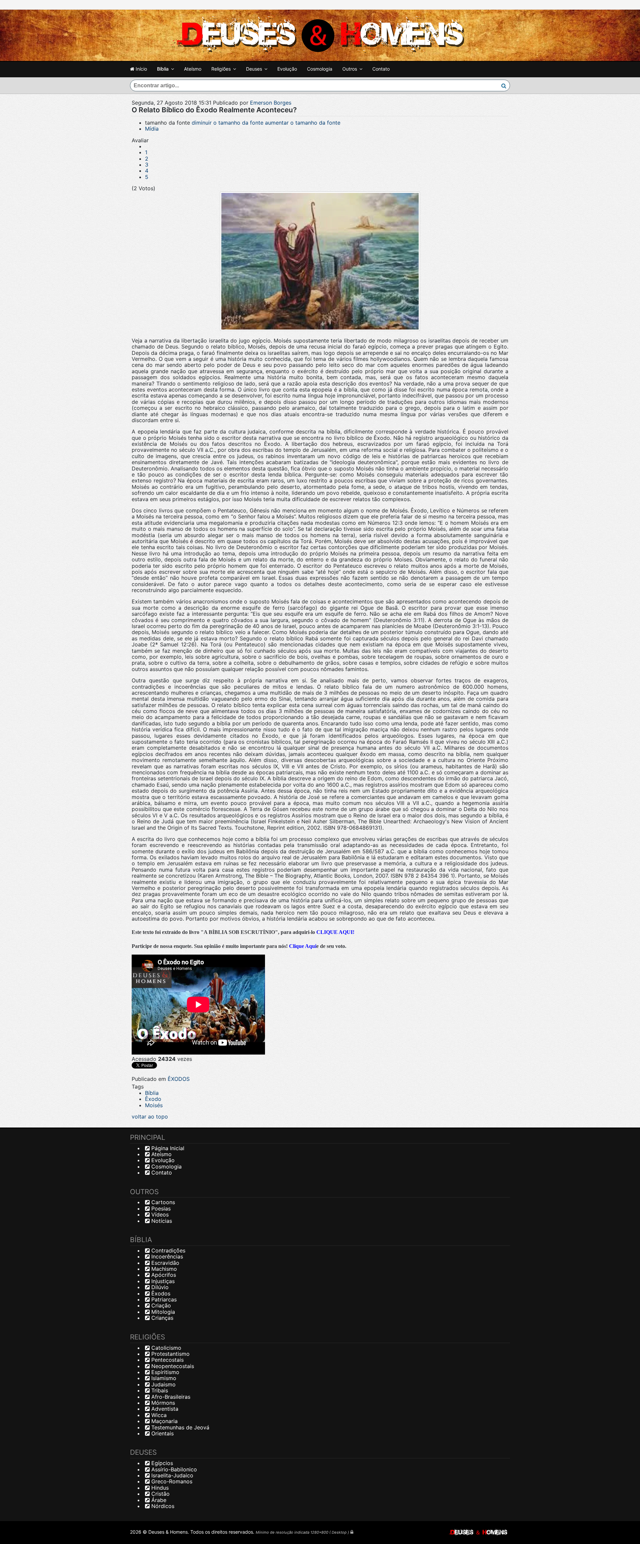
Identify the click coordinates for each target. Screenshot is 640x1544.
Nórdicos (162, 1506)
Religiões (221, 69)
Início (140, 69)
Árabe (158, 1500)
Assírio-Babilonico (173, 1469)
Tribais (159, 1390)
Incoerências (166, 1256)
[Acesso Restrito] (351, 1532)
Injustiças (162, 1281)
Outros (349, 69)
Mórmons (162, 1402)
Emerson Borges (270, 102)
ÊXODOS (179, 1079)
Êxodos (160, 1293)
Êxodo (153, 1099)
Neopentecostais (172, 1366)
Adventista (164, 1408)
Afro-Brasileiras (170, 1396)
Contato (381, 69)
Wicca (158, 1415)
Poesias (160, 1208)
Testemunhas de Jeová (179, 1427)
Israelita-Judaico (171, 1475)
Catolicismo (165, 1347)
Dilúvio (159, 1287)
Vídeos (159, 1214)
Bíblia (163, 69)
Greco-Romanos (171, 1481)
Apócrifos (163, 1274)
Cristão (160, 1493)
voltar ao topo (150, 1116)
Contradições (167, 1250)
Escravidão (164, 1262)
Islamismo (163, 1378)
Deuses (254, 69)
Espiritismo (164, 1372)
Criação (160, 1305)
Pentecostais (167, 1359)
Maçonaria (164, 1421)
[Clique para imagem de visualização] (320, 261)
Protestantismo (170, 1353)
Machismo (163, 1268)
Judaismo (163, 1384)
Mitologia (162, 1311)
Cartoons (162, 1202)
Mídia (152, 128)
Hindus (159, 1487)
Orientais (162, 1433)
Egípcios (161, 1463)
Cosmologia (319, 69)
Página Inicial (167, 1148)
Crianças (161, 1317)
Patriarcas (163, 1299)
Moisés (154, 1105)
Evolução (287, 69)
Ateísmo (192, 69)
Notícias (161, 1220)
